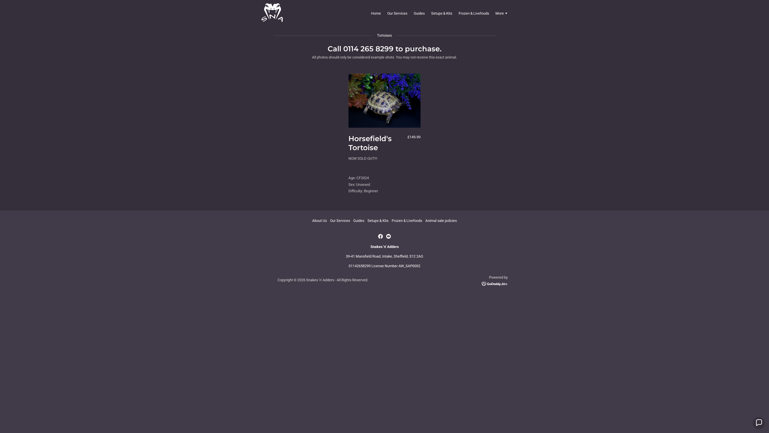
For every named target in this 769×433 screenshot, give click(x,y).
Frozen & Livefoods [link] (474, 13)
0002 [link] (416, 266)
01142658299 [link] (360, 266)
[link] (272, 13)
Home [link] (376, 13)
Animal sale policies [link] (441, 221)
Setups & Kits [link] (441, 13)
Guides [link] (419, 13)
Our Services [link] (397, 13)
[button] (501, 14)
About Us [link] (319, 221)
